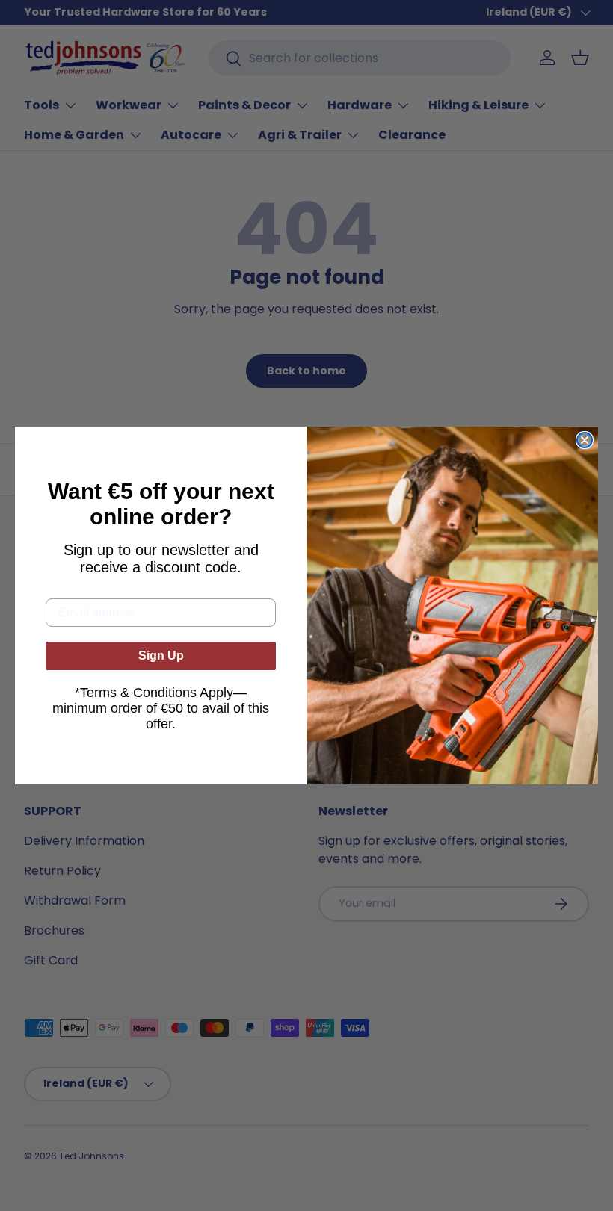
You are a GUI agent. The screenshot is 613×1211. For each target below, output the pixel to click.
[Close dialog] (584, 440)
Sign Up (161, 655)
